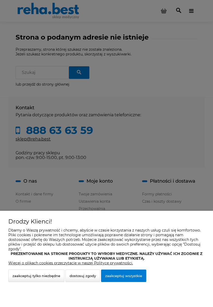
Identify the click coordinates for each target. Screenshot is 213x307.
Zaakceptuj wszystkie (123, 276)
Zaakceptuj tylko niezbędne (36, 276)
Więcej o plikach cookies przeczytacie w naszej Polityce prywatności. (70, 263)
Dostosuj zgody (83, 276)
